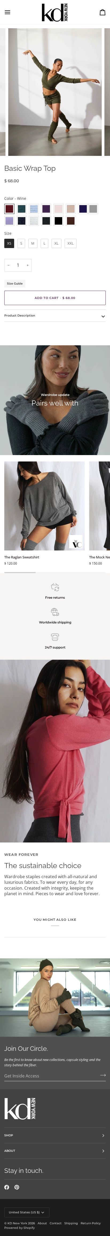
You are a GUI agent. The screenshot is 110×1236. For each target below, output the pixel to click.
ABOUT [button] (9, 1151)
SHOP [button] (8, 1135)
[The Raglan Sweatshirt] (44, 505)
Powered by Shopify (19, 1228)
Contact (56, 1223)
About (42, 1223)
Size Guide (15, 283)
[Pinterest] (16, 1187)
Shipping (71, 1223)
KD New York (17, 1223)
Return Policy (91, 1223)
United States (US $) (24, 1212)
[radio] (9, 209)
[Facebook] (6, 1187)
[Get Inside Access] (101, 1075)
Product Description (19, 315)
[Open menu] (12, 12)
